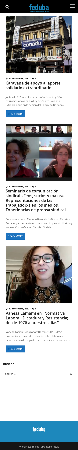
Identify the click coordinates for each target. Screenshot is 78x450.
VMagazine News (50, 446)
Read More (15, 114)
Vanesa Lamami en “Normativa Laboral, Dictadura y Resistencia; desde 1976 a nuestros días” (37, 318)
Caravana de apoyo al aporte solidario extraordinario (33, 85)
